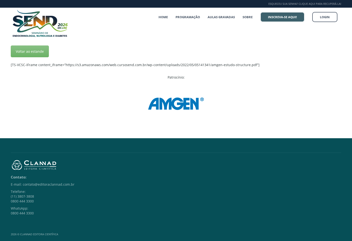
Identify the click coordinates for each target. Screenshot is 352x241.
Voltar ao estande (30, 51)
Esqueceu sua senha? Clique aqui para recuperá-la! (304, 4)
